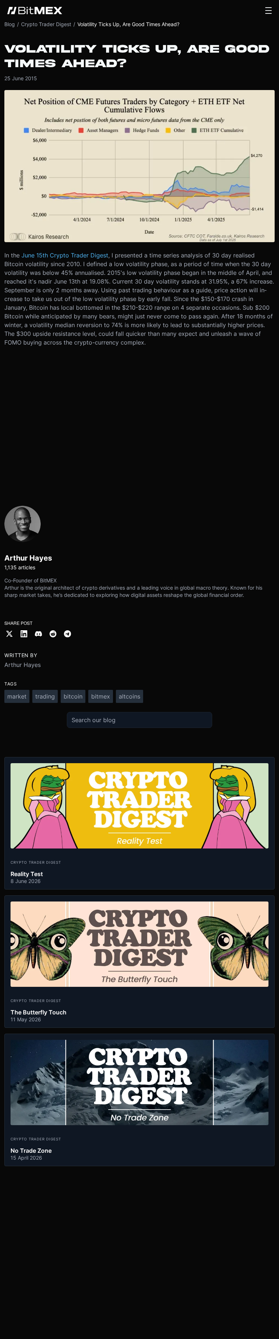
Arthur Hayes (22, 664)
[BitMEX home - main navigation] (34, 10)
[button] (268, 10)
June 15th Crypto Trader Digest (64, 255)
